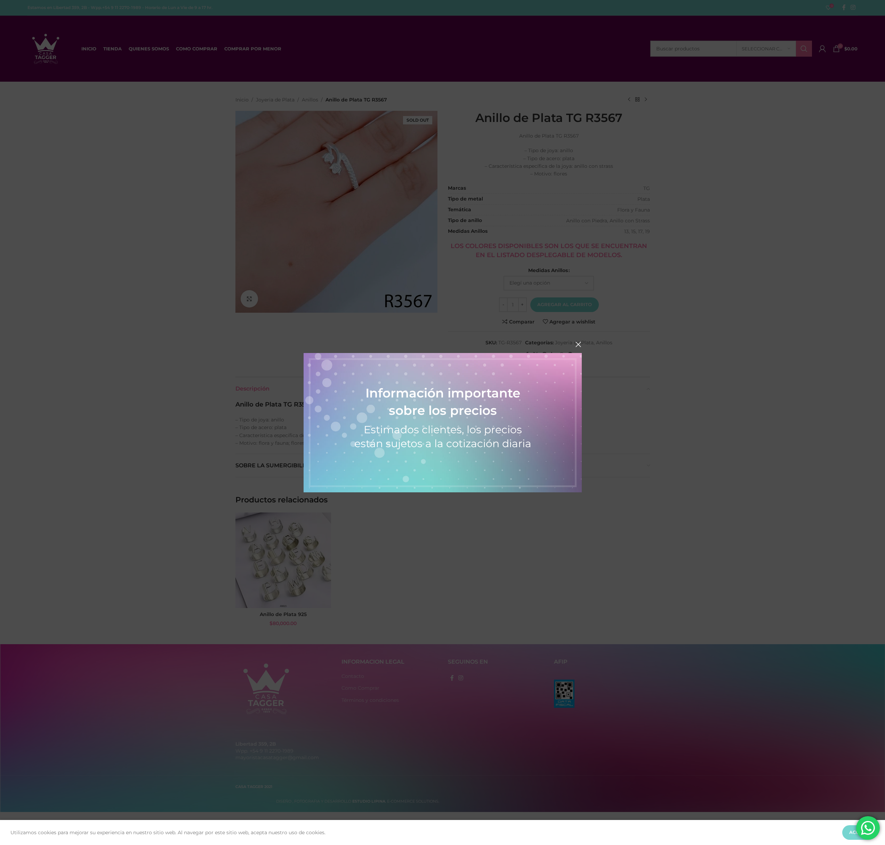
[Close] (578, 344)
